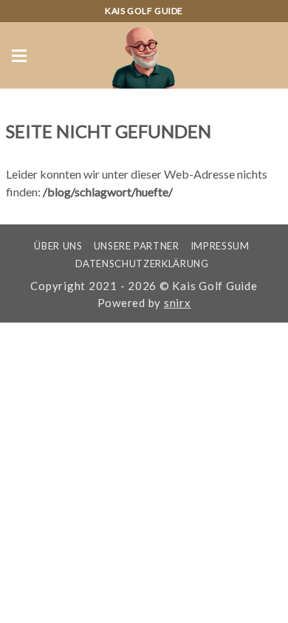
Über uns (58, 246)
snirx (177, 302)
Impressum (220, 246)
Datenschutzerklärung (142, 263)
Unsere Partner (136, 246)
